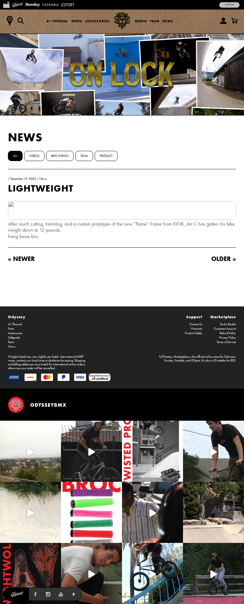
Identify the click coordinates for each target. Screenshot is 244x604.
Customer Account (225, 329)
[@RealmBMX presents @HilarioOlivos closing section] (152, 573)
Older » (223, 259)
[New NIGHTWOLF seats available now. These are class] (30, 573)
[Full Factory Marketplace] (6, 4)
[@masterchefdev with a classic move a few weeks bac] (213, 512)
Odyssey (16, 316)
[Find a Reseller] (9, 21)
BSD (232, 360)
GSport (195, 360)
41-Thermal (57, 21)
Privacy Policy (227, 338)
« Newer (21, 259)
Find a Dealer (228, 324)
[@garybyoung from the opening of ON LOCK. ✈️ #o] (91, 451)
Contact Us (195, 324)
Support (229, 5)
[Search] (20, 21)
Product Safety (193, 333)
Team (154, 21)
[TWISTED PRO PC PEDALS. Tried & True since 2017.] (152, 451)
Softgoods (14, 338)
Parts (76, 21)
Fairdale (180, 360)
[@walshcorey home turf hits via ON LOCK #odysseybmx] (30, 512)
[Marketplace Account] (223, 21)
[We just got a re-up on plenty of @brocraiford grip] (91, 512)
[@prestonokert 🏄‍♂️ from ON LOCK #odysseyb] (30, 451)
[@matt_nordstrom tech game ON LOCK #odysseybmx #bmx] (213, 451)
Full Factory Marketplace (174, 357)
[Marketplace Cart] (234, 21)
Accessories (97, 21)
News (168, 21)
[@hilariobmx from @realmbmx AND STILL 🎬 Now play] (152, 512)
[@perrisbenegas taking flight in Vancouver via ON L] (213, 573)
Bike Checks (60, 156)
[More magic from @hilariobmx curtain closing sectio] (91, 573)
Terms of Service (226, 342)
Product (106, 156)
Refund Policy (228, 333)
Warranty (196, 329)
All (15, 156)
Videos (34, 156)
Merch (141, 21)
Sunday (168, 360)
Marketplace (223, 316)
